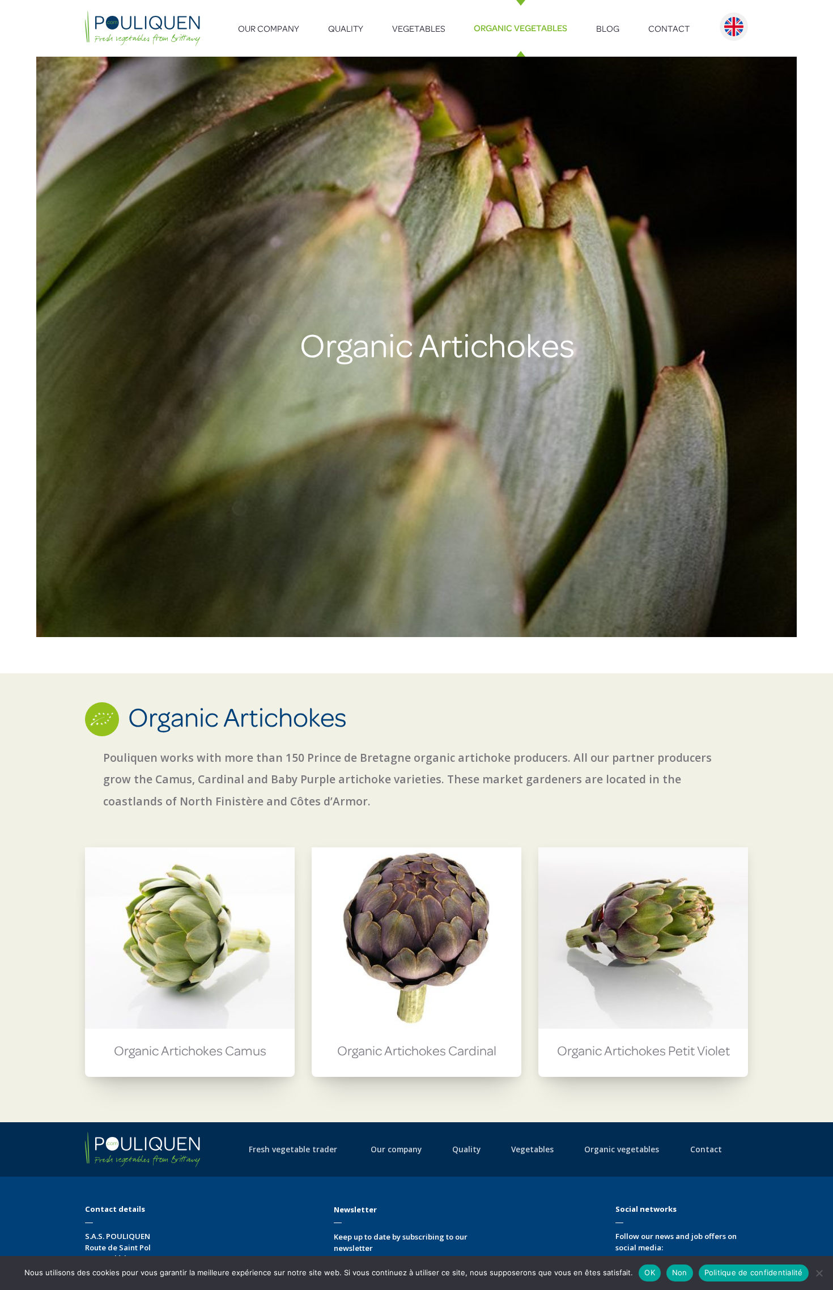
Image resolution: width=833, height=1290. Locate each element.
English (733, 26)
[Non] (818, 1273)
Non (679, 1272)
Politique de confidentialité (753, 1272)
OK (649, 1272)
